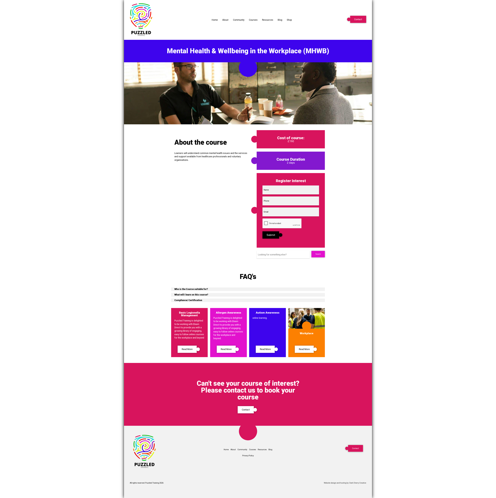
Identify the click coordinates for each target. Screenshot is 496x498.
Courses (253, 20)
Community (238, 20)
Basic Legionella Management (189, 314)
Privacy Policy (248, 456)
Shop (289, 20)
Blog (280, 20)
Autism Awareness (267, 312)
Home (215, 20)
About (225, 20)
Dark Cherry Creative (357, 483)
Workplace (306, 333)
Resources (267, 20)
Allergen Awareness (228, 312)
